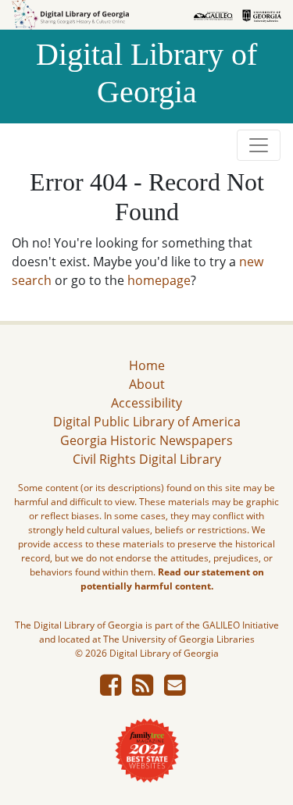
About (147, 384)
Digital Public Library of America (147, 421)
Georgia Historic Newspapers (146, 440)
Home (147, 365)
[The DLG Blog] (142, 689)
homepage (159, 280)
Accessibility (146, 402)
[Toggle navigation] (258, 145)
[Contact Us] (174, 689)
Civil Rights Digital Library (147, 459)
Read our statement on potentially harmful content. (172, 579)
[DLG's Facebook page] (110, 689)
